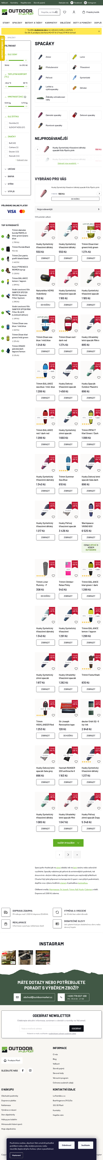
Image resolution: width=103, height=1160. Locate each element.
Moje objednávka (8, 1128)
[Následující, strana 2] (68, 854)
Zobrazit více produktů (67, 163)
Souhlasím (85, 1145)
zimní (58, 867)
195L (87, 231)
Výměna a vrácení (8, 1109)
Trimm (71, 889)
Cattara (13, 147)
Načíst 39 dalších (66, 842)
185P (45, 371)
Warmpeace (54, 889)
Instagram (92, 2)
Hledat (56, 12)
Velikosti (4, 2)
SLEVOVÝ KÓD (16, 127)
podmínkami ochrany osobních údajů (62, 1033)
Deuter (13, 151)
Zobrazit (45, 258)
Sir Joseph (64, 889)
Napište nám (26, 2)
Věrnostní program (60, 1078)
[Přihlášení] (74, 12)
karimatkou (83, 883)
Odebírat (76, 1028)
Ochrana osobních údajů (63, 1082)
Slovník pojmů (39, 2)
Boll (12, 143)
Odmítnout (66, 1145)
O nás (55, 1054)
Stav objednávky (8, 1114)
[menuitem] (6, 23)
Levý (90, 709)
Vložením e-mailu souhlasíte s (51, 1033)
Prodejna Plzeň (14, 1060)
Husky (81, 889)
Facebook (78, 2)
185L (38, 371)
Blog (54, 1059)
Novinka (13, 123)
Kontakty (14, 2)
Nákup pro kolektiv (9, 1119)
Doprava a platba (8, 1100)
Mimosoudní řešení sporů (11, 1124)
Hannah (14, 155)
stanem (63, 883)
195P (94, 231)
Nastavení (16, 1155)
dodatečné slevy (41, 29)
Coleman (88, 889)
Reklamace (6, 1105)
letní (75, 867)
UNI (45, 231)
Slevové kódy (58, 1073)
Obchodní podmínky (9, 1095)
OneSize (68, 371)
